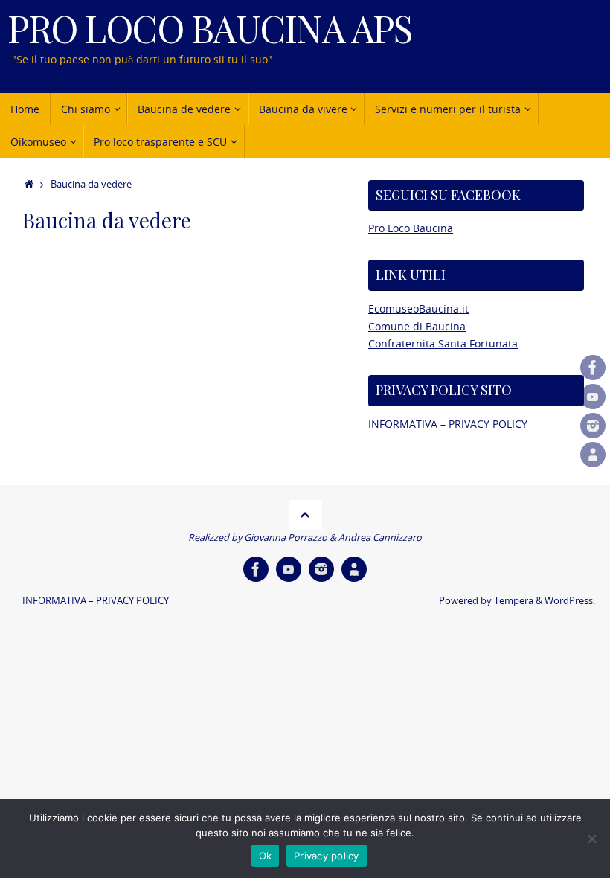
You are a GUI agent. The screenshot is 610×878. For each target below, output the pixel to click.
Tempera (513, 601)
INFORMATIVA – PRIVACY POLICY (447, 424)
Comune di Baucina (417, 326)
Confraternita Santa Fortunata (443, 343)
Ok (265, 856)
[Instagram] (593, 425)
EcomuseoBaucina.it (418, 308)
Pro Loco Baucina (410, 228)
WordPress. (570, 601)
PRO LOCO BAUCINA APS (209, 27)
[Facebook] (593, 367)
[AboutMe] (593, 454)
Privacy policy (326, 856)
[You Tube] (593, 396)
